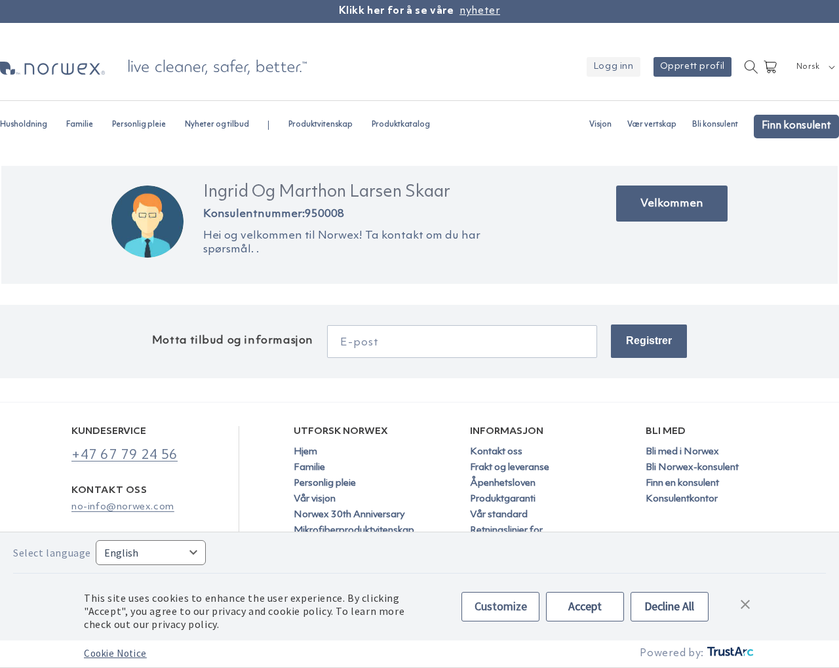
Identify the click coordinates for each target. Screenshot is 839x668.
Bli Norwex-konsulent (692, 468)
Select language (52, 552)
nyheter (479, 11)
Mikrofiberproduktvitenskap (354, 531)
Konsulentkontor (682, 499)
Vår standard (499, 515)
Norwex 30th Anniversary (349, 515)
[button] (29, 118)
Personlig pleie (325, 483)
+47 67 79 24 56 (124, 455)
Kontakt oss (496, 452)
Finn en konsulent (682, 483)
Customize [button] (501, 606)
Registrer (649, 340)
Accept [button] (585, 606)
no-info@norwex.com (122, 507)
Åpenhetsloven (503, 483)
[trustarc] (729, 654)
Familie (309, 468)
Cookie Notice (115, 653)
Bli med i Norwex (682, 452)
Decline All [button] (669, 606)
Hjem (305, 452)
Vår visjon (315, 499)
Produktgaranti (503, 499)
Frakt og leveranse (509, 468)
